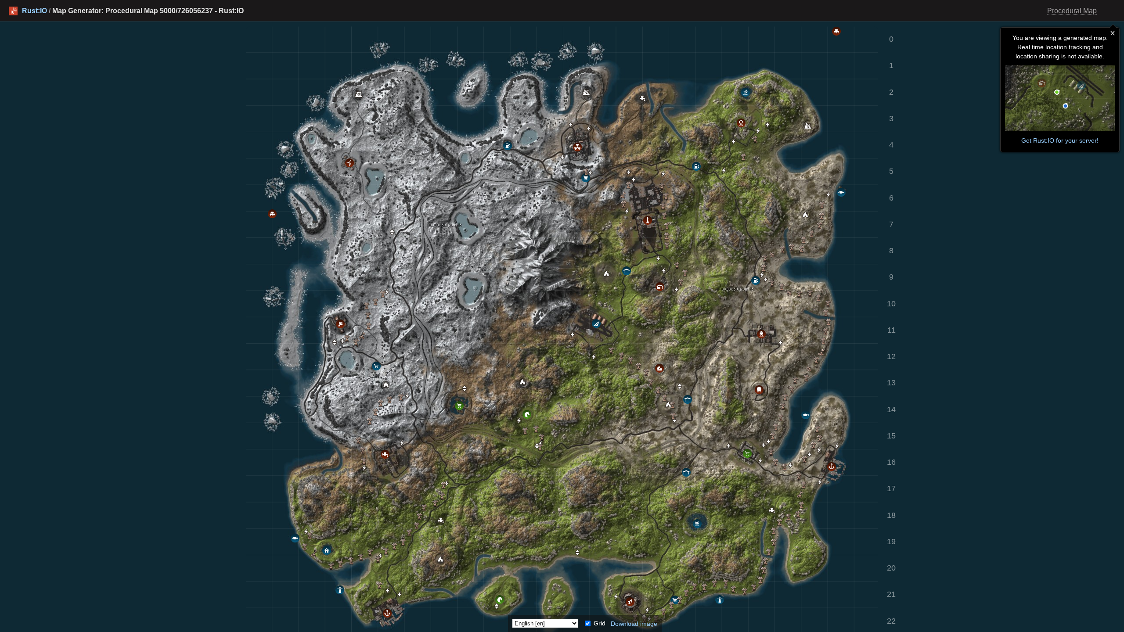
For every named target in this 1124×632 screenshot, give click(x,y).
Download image (634, 623)
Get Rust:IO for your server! (1060, 140)
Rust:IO (34, 10)
